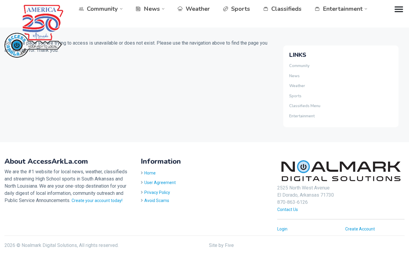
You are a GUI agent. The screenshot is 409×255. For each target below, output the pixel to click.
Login (282, 229)
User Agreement (160, 182)
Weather (198, 9)
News (152, 9)
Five (229, 245)
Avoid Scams (156, 200)
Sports (240, 9)
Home (150, 173)
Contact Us (287, 209)
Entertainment (343, 9)
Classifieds (286, 9)
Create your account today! (97, 200)
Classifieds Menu (304, 106)
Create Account (360, 229)
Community (102, 9)
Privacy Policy (157, 192)
